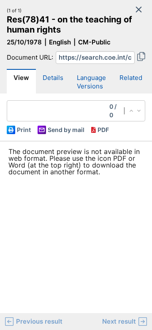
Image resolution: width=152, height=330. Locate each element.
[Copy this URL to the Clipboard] (141, 57)
